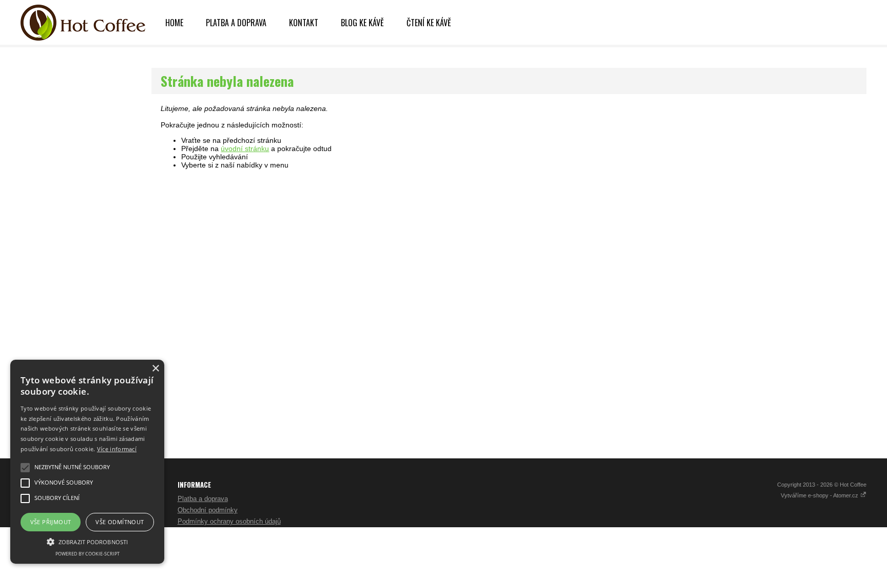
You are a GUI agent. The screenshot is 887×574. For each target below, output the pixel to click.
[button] (87, 541)
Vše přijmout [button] (50, 522)
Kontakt (303, 22)
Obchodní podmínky (208, 510)
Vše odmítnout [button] (119, 522)
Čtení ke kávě (429, 22)
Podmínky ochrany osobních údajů (229, 521)
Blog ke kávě (362, 22)
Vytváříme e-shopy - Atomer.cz (820, 495)
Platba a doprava (236, 22)
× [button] (155, 369)
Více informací (117, 449)
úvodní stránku (245, 148)
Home (174, 22)
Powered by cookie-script (87, 553)
